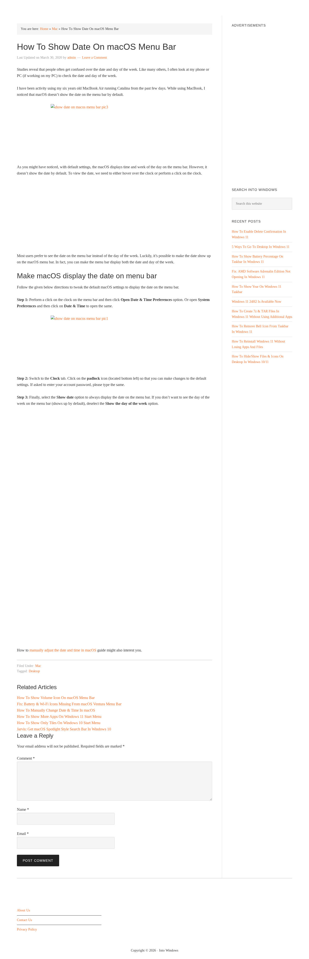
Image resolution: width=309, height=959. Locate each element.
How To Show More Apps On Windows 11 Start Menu (59, 716)
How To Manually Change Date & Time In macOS (56, 710)
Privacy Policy (27, 929)
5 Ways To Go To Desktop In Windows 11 (260, 247)
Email (23, 834)
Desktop (34, 671)
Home (44, 29)
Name (23, 809)
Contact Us (24, 920)
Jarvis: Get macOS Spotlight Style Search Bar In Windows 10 (64, 729)
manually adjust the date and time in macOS (62, 650)
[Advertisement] (114, 216)
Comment (26, 758)
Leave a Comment (94, 57)
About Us (23, 910)
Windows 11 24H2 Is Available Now (256, 301)
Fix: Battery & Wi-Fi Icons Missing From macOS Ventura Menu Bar (69, 704)
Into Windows (42, 7)
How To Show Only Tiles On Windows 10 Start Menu (58, 723)
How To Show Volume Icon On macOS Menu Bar (56, 698)
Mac (55, 29)
